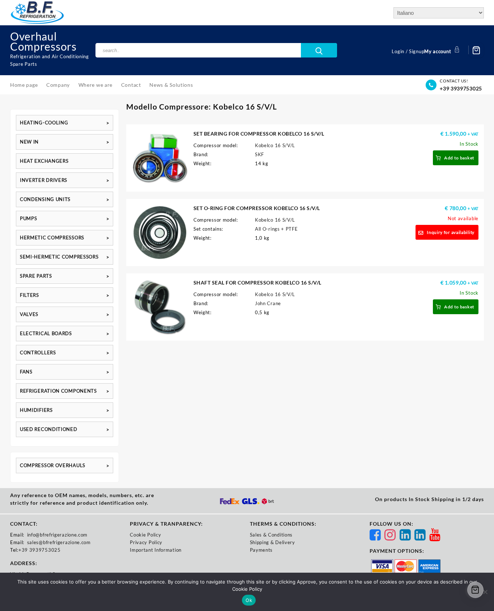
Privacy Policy (146, 542)
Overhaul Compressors (43, 41)
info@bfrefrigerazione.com (57, 535)
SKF (259, 154)
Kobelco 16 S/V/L (275, 145)
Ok (249, 600)
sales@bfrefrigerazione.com (59, 542)
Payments (261, 550)
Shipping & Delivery (272, 542)
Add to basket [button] (459, 158)
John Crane (268, 303)
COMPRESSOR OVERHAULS (52, 465)
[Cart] (476, 50)
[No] (485, 591)
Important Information (156, 550)
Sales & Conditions (271, 535)
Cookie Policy (145, 535)
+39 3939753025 (461, 88)
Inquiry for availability (450, 232)
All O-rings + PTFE (276, 229)
